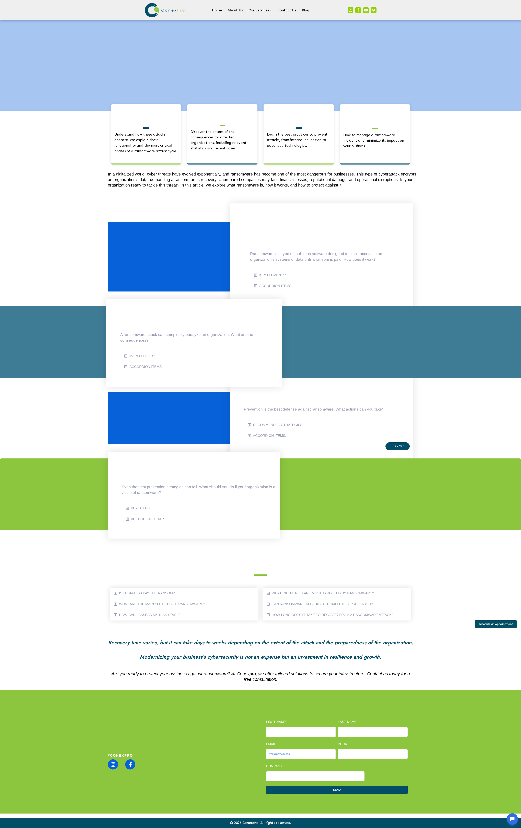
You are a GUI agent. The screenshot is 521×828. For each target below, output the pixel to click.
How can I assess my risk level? (149, 615)
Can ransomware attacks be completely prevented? (322, 604)
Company (274, 766)
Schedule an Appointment (496, 624)
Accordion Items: (275, 286)
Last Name (347, 722)
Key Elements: (272, 275)
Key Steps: (141, 508)
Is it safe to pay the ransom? (147, 593)
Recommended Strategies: (278, 425)
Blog (305, 10)
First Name (276, 722)
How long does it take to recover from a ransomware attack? (332, 615)
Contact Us (286, 10)
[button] (271, 10)
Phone (344, 744)
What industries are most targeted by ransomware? (323, 593)
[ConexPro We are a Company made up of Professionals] (164, 10)
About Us (235, 10)
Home (217, 10)
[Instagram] (350, 10)
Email (271, 744)
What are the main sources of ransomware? (162, 604)
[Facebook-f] (130, 764)
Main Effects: (142, 356)
